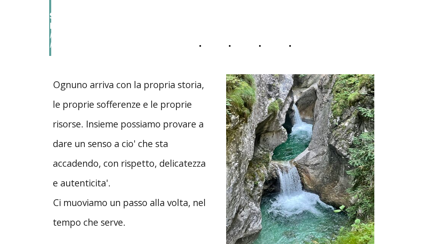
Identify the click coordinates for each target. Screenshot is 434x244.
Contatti (306, 46)
